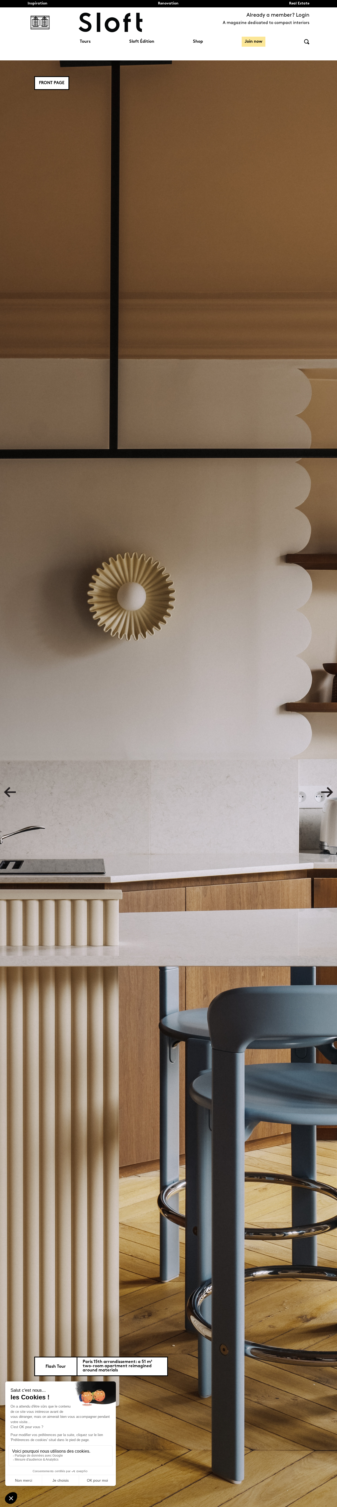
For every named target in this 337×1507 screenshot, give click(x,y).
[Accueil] (110, 22)
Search (306, 42)
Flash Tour (56, 1367)
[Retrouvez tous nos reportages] (40, 22)
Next (327, 792)
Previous (10, 792)
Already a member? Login (277, 15)
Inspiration (37, 4)
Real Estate (299, 4)
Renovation (168, 4)
